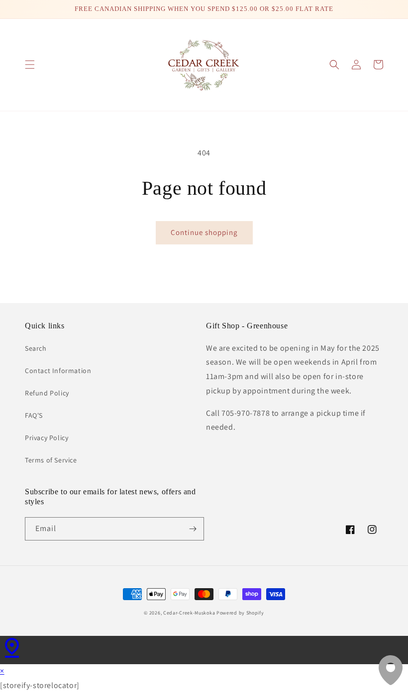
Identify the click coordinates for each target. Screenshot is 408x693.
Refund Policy (47, 392)
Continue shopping (204, 232)
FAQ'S (34, 415)
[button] (30, 65)
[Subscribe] (193, 528)
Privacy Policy (46, 437)
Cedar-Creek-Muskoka (189, 613)
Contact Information (58, 370)
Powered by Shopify (240, 613)
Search (36, 348)
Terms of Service (51, 460)
